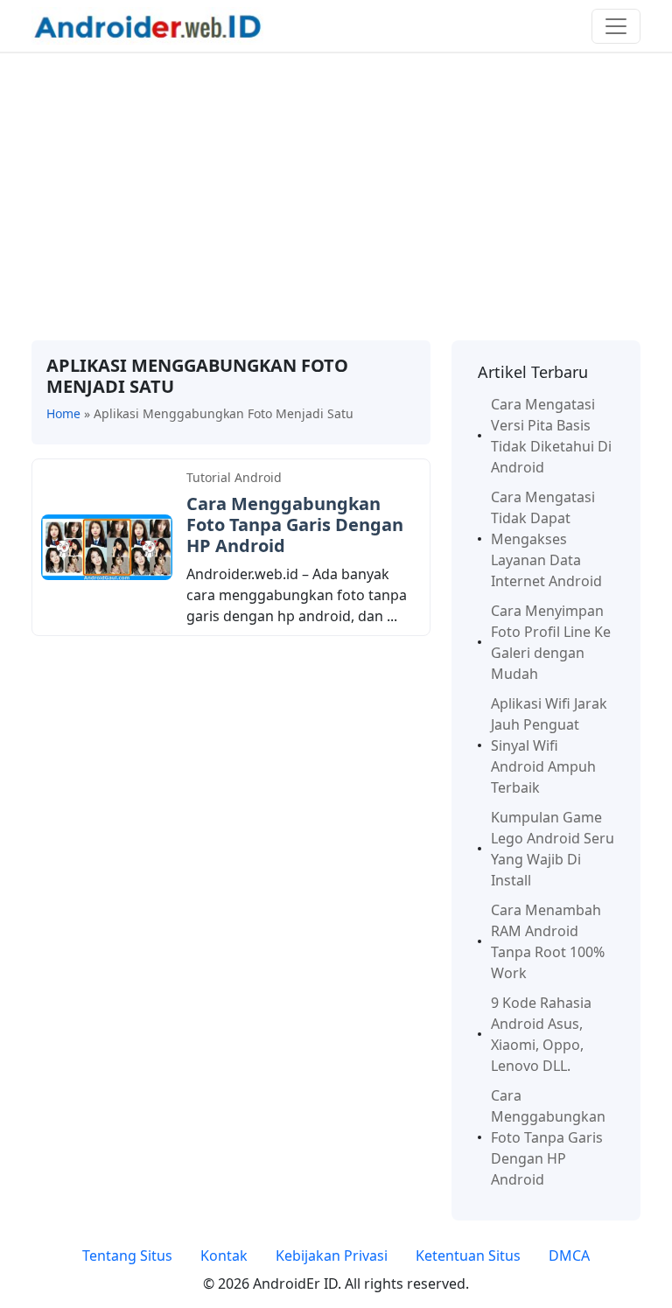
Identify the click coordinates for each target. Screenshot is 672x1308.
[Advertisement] (336, 196)
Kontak (224, 1255)
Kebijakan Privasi (332, 1255)
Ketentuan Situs (468, 1255)
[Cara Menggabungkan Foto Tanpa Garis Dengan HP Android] (106, 546)
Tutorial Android (234, 477)
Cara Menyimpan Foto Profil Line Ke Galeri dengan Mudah (551, 642)
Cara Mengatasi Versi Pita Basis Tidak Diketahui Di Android (551, 436)
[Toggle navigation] (616, 26)
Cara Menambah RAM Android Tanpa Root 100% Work (548, 941)
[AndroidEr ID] (147, 24)
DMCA (569, 1255)
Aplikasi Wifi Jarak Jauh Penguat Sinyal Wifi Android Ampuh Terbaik (549, 745)
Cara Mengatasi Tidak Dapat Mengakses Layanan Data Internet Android (546, 539)
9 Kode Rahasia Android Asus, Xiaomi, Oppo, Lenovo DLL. (541, 1034)
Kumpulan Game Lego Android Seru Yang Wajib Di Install (552, 849)
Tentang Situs (127, 1255)
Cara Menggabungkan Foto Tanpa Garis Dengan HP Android (294, 524)
